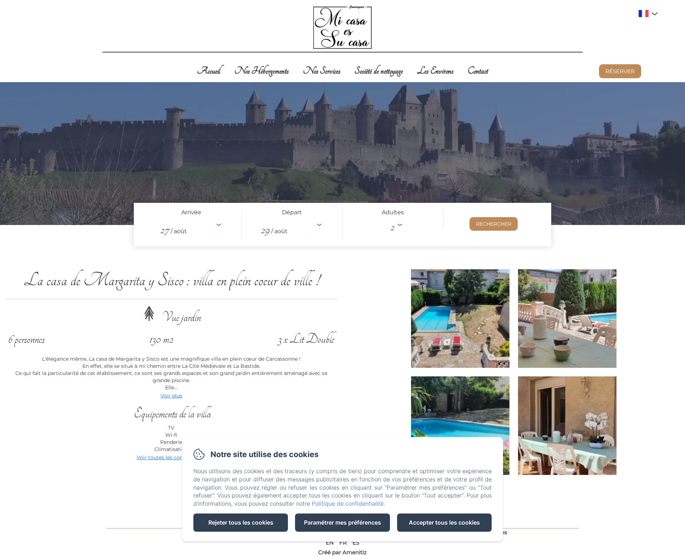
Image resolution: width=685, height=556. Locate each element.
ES (355, 542)
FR (343, 542)
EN (330, 542)
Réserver (620, 71)
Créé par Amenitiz (342, 552)
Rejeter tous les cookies (240, 522)
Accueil (208, 70)
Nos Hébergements (261, 70)
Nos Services (321, 70)
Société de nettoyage (379, 70)
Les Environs (435, 70)
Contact (478, 70)
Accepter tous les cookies (444, 522)
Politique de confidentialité (348, 503)
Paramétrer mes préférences (342, 522)
